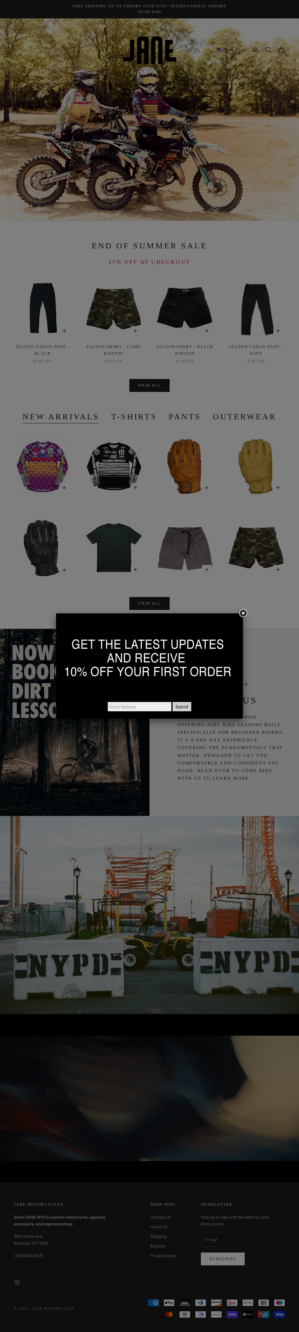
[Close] (243, 613)
